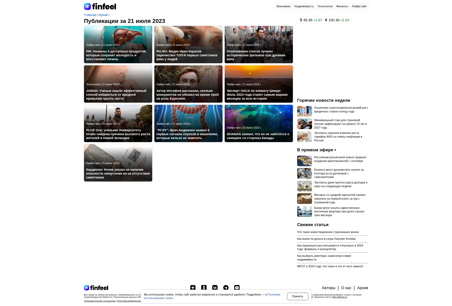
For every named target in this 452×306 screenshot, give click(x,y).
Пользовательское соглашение (100, 301)
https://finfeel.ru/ (339, 297)
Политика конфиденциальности (133, 301)
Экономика (283, 6)
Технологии (325, 6)
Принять (297, 296)
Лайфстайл (359, 6)
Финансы (342, 6)
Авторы (328, 288)
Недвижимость (304, 6)
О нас (346, 288)
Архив (104, 15)
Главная (90, 15)
